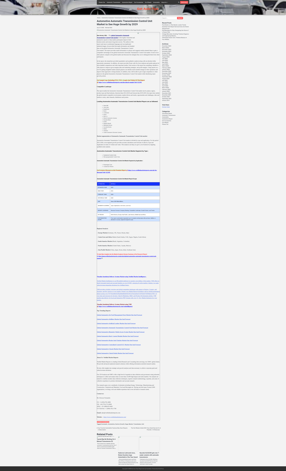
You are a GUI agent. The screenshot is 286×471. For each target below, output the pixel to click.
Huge (126, 424)
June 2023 (165, 60)
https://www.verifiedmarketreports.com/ (115, 417)
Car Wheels (148, 2)
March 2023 (165, 66)
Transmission (137, 424)
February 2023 (166, 67)
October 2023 (166, 53)
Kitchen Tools (166, 107)
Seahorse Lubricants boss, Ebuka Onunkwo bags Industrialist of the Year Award (128, 455)
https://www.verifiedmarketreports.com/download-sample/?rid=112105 (120, 82)
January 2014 (165, 100)
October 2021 (166, 96)
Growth (122, 424)
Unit (143, 424)
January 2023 (166, 69)
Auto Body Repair (167, 113)
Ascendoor (149, 468)
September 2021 (166, 98)
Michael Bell (108, 27)
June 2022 (165, 82)
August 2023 (165, 57)
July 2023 (165, 58)
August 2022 (165, 78)
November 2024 (166, 46)
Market (131, 424)
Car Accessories (138, 2)
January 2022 (166, 91)
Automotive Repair (127, 2)
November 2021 (166, 95)
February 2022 (166, 89)
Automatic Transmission (113, 2)
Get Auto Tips (147, 9)
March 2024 (165, 47)
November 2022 (166, 73)
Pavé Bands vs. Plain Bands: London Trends (174, 25)
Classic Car (102, 2)
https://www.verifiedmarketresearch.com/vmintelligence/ (116, 306)
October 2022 (166, 75)
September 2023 (167, 55)
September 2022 (167, 76)
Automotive (111, 424)
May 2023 (165, 62)
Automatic (104, 424)
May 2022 (165, 84)
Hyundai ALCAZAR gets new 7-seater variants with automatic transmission (149, 455)
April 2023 (165, 64)
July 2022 (165, 80)
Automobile (156, 2)
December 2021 (166, 93)
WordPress (161, 468)
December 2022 (166, 71)
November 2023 (166, 51)
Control (117, 424)
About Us (164, 2)
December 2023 (166, 49)
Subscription (184, 2)
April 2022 (165, 86)
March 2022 (165, 87)
